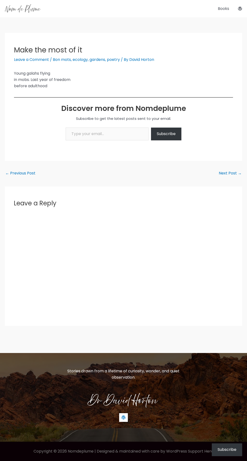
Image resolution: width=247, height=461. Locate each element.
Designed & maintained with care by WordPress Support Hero (155, 451)
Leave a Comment (31, 59)
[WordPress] (240, 9)
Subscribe (166, 134)
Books (223, 8)
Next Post (230, 173)
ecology (80, 59)
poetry (113, 59)
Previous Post (20, 173)
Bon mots (62, 59)
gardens (97, 59)
